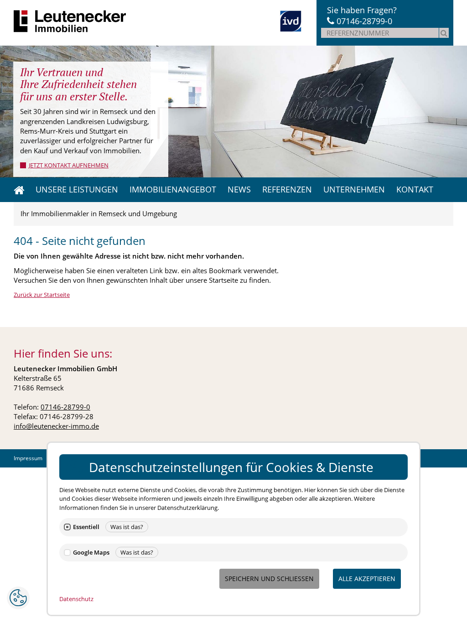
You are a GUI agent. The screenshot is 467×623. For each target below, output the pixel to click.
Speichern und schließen (269, 578)
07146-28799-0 (364, 21)
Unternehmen (354, 189)
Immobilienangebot (173, 189)
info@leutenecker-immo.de (56, 426)
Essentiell (86, 527)
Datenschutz (76, 599)
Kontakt (414, 189)
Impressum (28, 458)
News (239, 189)
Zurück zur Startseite (42, 295)
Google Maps (91, 552)
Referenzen (287, 189)
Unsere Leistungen (77, 189)
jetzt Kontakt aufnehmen (69, 165)
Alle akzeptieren (366, 578)
